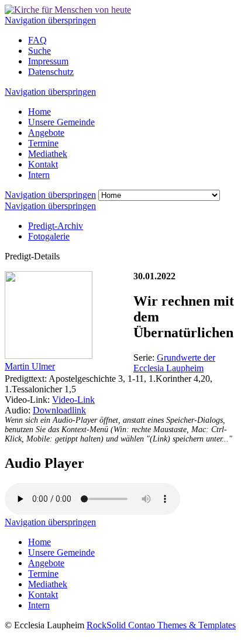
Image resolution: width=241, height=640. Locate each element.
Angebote (46, 133)
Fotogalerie (49, 236)
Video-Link (73, 400)
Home (39, 112)
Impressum (48, 61)
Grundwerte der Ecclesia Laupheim (174, 362)
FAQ (37, 40)
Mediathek (47, 154)
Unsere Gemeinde (61, 122)
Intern (39, 175)
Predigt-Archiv (55, 226)
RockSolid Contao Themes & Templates (161, 625)
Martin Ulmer (30, 366)
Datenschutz (51, 72)
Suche (39, 51)
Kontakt (43, 164)
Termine (43, 143)
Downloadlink (59, 410)
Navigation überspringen (50, 20)
